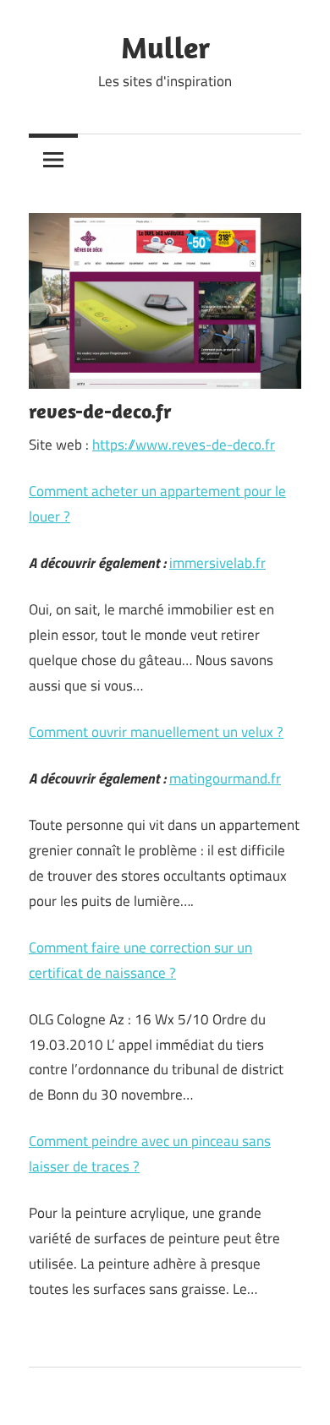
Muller (165, 47)
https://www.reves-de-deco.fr (183, 445)
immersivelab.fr (217, 563)
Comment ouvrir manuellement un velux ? (156, 732)
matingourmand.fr (225, 778)
